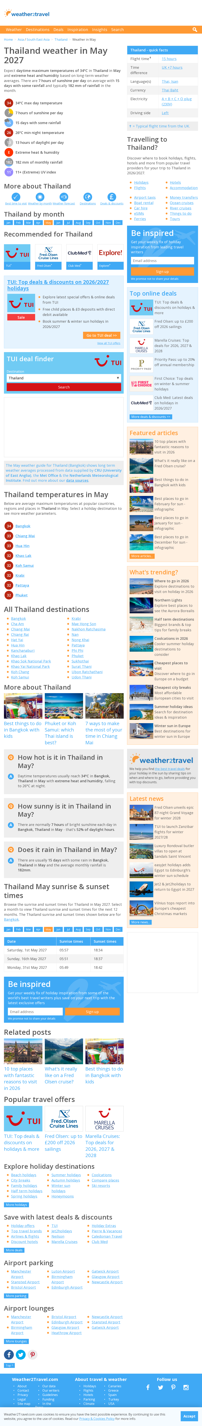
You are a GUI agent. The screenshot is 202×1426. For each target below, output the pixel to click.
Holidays (141, 182)
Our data (48, 1386)
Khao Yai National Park (30, 666)
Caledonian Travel (107, 1236)
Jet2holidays (61, 1231)
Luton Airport (63, 1271)
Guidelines (50, 1395)
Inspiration (77, 29)
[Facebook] (9, 1355)
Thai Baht (170, 90)
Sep (88, 222)
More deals (14, 1250)
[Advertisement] (126, 13)
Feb (18, 222)
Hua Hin (22, 545)
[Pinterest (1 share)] (32, 1355)
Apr (38, 222)
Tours (175, 218)
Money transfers (184, 197)
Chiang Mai (25, 535)
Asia (21, 39)
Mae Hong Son (84, 623)
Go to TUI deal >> (102, 335)
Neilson (57, 1236)
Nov (108, 222)
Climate (88, 1403)
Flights (140, 187)
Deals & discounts (111, 203)
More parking (16, 1296)
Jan (8, 222)
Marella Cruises (64, 1241)
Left (165, 112)
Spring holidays (24, 1196)
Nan (75, 634)
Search (117, 29)
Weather (14, 29)
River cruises (180, 208)
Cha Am (17, 623)
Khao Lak (23, 555)
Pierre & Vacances (107, 1231)
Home (8, 39)
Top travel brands (26, 1231)
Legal (22, 1399)
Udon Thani (82, 677)
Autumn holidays (65, 1180)
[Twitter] (21, 1355)
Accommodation (184, 187)
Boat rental (143, 202)
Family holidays (24, 1185)
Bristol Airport (23, 1287)
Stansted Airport (25, 1282)
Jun (58, 222)
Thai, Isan (170, 81)
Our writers (50, 1390)
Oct (98, 222)
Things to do (181, 213)
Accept (189, 1416)
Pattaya (22, 585)
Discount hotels (24, 1241)
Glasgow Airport (106, 1276)
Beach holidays (23, 1174)
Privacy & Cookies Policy (97, 1419)
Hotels (175, 182)
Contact (23, 1390)
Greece (113, 1390)
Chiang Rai (20, 634)
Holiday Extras (104, 1225)
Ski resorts (101, 1185)
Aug (78, 222)
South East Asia (38, 39)
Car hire (141, 208)
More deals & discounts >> (150, 417)
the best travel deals (170, 769)
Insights (99, 29)
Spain (112, 1395)
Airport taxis (145, 197)
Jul (68, 222)
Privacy (23, 1395)
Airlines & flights (25, 1236)
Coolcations (102, 1174)
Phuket (21, 595)
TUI (54, 1225)
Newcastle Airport (107, 1282)
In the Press (43, 1405)
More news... (140, 922)
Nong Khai (80, 639)
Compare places (105, 1180)
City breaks (20, 1180)
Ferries (140, 218)
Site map (24, 1403)
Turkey (113, 1399)
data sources (77, 480)
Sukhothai (80, 661)
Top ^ (9, 1365)
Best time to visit (16, 203)
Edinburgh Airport (67, 1287)
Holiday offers (23, 1225)
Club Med (100, 1241)
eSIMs (139, 213)
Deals (58, 29)
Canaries (114, 1386)
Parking (89, 1399)
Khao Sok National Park (31, 661)
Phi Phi (77, 650)
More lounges (16, 1341)
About (22, 1386)
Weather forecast (64, 203)
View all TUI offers (108, 343)
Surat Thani (82, 666)
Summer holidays (66, 1174)
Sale (21, 317)
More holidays (16, 1205)
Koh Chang (20, 671)
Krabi (19, 575)
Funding (48, 1399)
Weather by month (40, 203)
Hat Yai (17, 639)
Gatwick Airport (105, 1271)
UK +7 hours (172, 67)
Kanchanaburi (23, 650)
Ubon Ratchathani (87, 671)
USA (111, 1403)
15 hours (169, 58)
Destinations (38, 29)
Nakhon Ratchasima (89, 629)
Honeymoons (62, 1196)
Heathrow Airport (66, 1332)
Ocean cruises (182, 202)
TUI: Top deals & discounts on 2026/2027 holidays (58, 285)
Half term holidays (26, 1190)
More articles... (142, 556)
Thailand (60, 39)
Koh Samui (24, 565)
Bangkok (22, 526)
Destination (15, 371)
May (48, 222)
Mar (28, 222)
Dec (118, 222)
